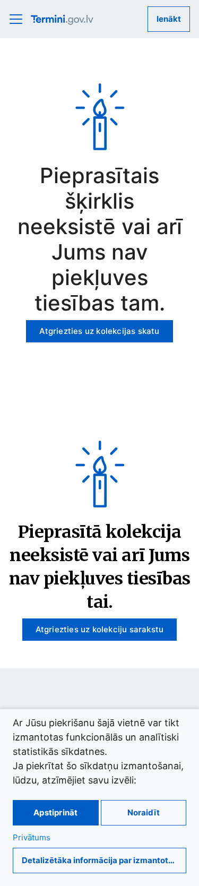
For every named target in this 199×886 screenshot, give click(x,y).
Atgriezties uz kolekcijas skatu (99, 331)
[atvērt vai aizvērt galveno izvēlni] (19, 19)
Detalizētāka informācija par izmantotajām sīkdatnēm (104, 860)
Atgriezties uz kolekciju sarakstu (100, 629)
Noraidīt (143, 812)
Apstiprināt (55, 812)
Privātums (31, 837)
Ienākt (169, 19)
